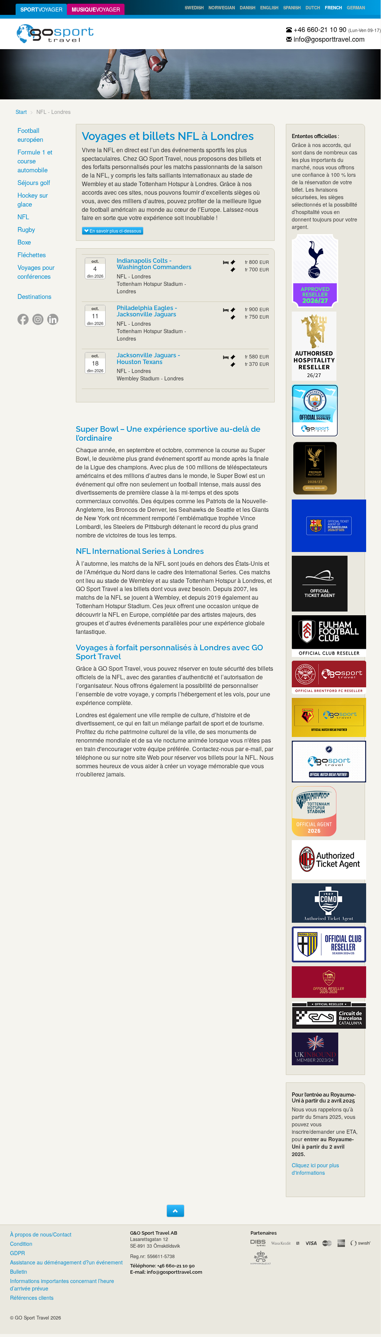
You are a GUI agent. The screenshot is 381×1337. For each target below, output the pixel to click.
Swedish (194, 7)
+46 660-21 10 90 (319, 29)
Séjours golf (33, 182)
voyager (41, 9)
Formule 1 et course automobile (34, 160)
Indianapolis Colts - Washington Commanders (154, 264)
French (333, 7)
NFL (23, 216)
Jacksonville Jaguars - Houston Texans (148, 359)
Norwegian (222, 7)
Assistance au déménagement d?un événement (66, 1262)
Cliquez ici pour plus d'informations (315, 1168)
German (356, 7)
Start (21, 111)
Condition (21, 1243)
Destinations (34, 296)
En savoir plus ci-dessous (114, 230)
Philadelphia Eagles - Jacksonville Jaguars (147, 311)
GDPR (17, 1253)
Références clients (32, 1297)
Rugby (26, 229)
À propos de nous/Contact (40, 1234)
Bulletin (18, 1271)
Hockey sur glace (32, 199)
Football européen (30, 135)
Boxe (24, 241)
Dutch (313, 7)
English (269, 7)
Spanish (292, 7)
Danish (247, 7)
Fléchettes (31, 254)
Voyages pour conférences (36, 272)
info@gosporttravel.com (328, 39)
